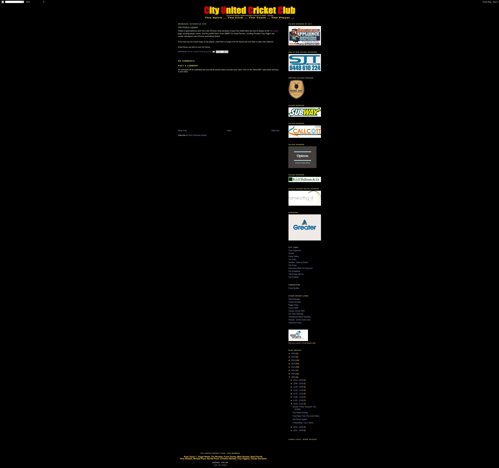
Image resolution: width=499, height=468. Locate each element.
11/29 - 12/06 (298, 387)
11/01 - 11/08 (298, 400)
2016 (293, 354)
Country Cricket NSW (296, 311)
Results (291, 253)
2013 (293, 364)
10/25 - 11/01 (298, 404)
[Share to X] (222, 52)
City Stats (292, 259)
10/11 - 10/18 (298, 430)
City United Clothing (300, 413)
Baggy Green (293, 305)
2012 (293, 367)
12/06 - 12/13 (298, 384)
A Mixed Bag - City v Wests (303, 423)
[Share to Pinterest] (227, 52)
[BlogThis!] (219, 52)
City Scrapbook (294, 271)
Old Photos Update (300, 419)
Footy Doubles (293, 288)
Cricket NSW (293, 308)
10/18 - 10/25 (298, 427)
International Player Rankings (299, 317)
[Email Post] (213, 51)
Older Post (275, 131)
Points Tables (293, 256)
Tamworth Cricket (295, 323)
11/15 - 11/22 (298, 394)
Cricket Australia (294, 302)
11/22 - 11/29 (298, 390)
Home (229, 131)
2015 (293, 357)
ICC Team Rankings (296, 314)
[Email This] (217, 52)
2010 (293, 374)
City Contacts (293, 277)
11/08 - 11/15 (298, 397)
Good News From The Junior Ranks (306, 416)
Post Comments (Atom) (197, 135)
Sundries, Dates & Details (298, 262)
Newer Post (182, 131)
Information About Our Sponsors (300, 268)
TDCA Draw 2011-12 (296, 274)
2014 (293, 360)
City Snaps (292, 265)
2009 (293, 377)
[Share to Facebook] (224, 52)
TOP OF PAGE (220, 465)
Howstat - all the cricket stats (299, 320)
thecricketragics (294, 299)
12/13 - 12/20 (298, 380)
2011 (293, 370)
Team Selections (294, 251)
